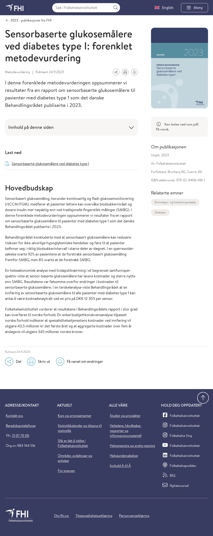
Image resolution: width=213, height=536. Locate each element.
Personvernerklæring (134, 515)
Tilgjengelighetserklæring (94, 515)
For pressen (66, 470)
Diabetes (160, 212)
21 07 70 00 (20, 435)
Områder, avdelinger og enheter (75, 458)
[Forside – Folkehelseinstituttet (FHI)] (14, 8)
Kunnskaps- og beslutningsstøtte (175, 202)
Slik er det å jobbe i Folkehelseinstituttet (73, 443)
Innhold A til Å (120, 465)
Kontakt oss (14, 415)
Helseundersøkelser (124, 455)
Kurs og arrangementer (74, 415)
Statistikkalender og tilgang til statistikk (80, 428)
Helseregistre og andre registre (132, 445)
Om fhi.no (61, 515)
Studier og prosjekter (125, 415)
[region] (179, 127)
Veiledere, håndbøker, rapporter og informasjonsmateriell (125, 430)
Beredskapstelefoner (21, 425)
